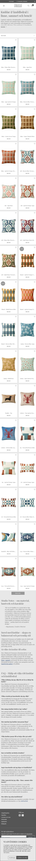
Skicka (30, 837)
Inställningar (12, 857)
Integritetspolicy (5, 813)
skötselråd (24, 801)
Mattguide (3, 823)
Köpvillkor (3, 815)
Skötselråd (4, 819)
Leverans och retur (5, 817)
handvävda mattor (7, 664)
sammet (7, 660)
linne (3, 660)
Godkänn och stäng (22, 857)
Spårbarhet (4, 821)
